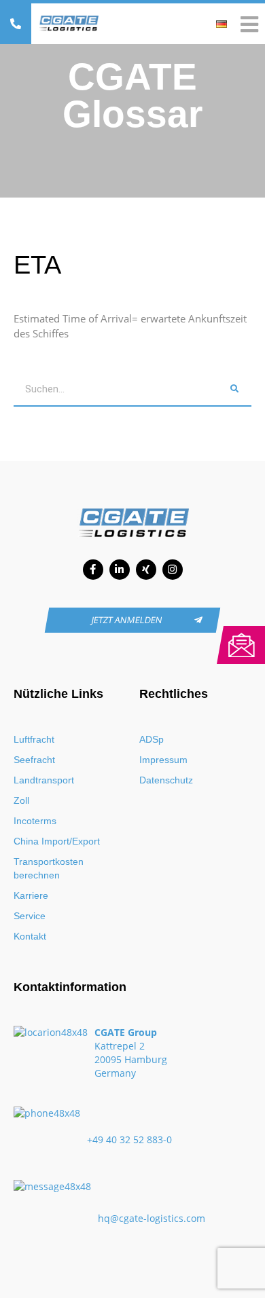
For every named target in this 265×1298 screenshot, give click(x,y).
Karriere (31, 895)
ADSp (151, 739)
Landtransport (44, 780)
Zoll (21, 800)
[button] (15, 23)
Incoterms (35, 820)
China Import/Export (57, 841)
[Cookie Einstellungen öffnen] (24, 1280)
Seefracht (34, 759)
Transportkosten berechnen (49, 868)
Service (30, 915)
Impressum (163, 759)
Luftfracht (34, 739)
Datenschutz (166, 780)
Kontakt (30, 936)
